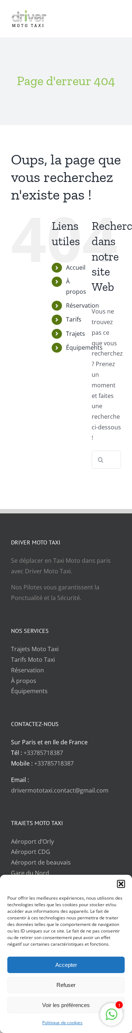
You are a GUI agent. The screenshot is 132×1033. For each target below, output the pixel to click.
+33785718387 (43, 753)
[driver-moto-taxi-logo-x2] (35, 13)
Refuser (66, 985)
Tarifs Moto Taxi (33, 660)
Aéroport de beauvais (41, 862)
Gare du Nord (30, 873)
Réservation (82, 305)
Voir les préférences (66, 1005)
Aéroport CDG (30, 852)
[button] (121, 884)
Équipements (84, 347)
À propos (23, 681)
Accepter (66, 965)
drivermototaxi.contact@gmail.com (60, 790)
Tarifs (73, 319)
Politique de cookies (62, 1022)
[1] (111, 1018)
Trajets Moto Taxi (35, 649)
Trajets (75, 334)
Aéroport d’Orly (32, 842)
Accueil (75, 267)
